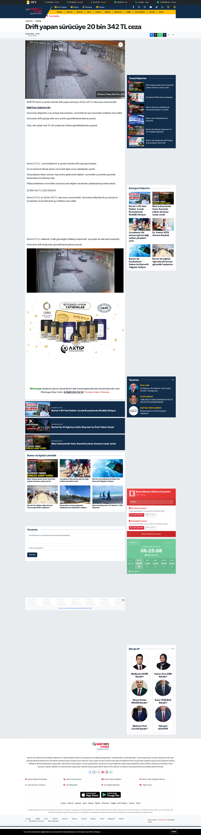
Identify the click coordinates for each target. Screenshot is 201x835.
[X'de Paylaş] (155, 35)
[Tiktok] (107, 772)
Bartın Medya (53, 821)
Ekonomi (118, 12)
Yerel (161, 12)
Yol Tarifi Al (151, 515)
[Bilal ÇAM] (133, 388)
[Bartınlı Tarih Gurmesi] (133, 411)
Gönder (32, 555)
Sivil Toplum (140, 12)
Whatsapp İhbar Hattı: (62, 392)
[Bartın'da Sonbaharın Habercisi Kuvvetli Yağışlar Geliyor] (107, 468)
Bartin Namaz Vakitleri (113, 779)
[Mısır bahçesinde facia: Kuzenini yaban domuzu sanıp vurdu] (42, 468)
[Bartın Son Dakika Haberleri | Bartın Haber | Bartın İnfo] (34, 11)
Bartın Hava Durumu (74, 779)
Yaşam (98, 12)
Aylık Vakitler (135, 571)
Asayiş (59, 12)
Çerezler (105, 832)
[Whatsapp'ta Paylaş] (160, 35)
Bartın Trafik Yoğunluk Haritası (153, 779)
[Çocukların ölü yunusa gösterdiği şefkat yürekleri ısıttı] (75, 468)
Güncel (69, 12)
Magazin (111, 819)
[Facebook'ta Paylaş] (151, 35)
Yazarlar (88, 7)
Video (76, 7)
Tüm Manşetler (71, 785)
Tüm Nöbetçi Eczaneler (152, 534)
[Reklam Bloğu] (75, 327)
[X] (94, 772)
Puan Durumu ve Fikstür (36, 785)
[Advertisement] (75, 145)
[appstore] (90, 795)
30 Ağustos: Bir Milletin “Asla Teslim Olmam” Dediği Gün (155, 389)
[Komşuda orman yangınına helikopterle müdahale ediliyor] (75, 495)
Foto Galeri (62, 7)
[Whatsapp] (111, 772)
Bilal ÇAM (144, 385)
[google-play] (111, 795)
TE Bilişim (161, 820)
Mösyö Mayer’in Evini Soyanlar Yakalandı (153, 412)
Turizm (152, 12)
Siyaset (80, 12)
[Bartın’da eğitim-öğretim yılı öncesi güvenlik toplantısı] (42, 495)
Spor (89, 12)
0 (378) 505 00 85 (137, 515)
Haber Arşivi (147, 785)
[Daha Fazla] (164, 35)
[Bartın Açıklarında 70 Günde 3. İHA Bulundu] (107, 495)
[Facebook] (90, 772)
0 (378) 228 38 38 (137, 527)
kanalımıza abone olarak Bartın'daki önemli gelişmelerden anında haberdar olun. (81, 389)
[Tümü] (173, 380)
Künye (102, 7)
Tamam (173, 831)
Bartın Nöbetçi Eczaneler (37, 779)
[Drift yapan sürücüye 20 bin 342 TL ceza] (75, 69)
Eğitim (107, 12)
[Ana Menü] (174, 7)
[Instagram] (98, 772)
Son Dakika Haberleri (112, 785)
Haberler (29, 21)
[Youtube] (103, 772)
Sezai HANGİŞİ (146, 397)
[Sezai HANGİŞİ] (133, 399)
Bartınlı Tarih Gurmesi (150, 408)
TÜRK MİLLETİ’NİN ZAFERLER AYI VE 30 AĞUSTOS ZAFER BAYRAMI (156, 401)
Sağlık (128, 12)
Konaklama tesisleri (36, 821)
